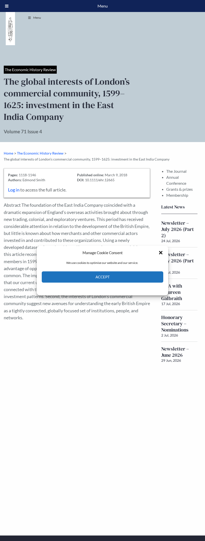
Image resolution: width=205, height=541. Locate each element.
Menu (37, 17)
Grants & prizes (179, 189)
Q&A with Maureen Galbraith (171, 292)
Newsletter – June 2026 (175, 352)
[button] (160, 252)
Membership (177, 195)
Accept (103, 277)
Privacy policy (111, 288)
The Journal (176, 171)
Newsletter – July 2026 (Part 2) (177, 229)
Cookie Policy (91, 288)
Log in (14, 189)
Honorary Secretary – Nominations (174, 323)
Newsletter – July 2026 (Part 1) (177, 260)
